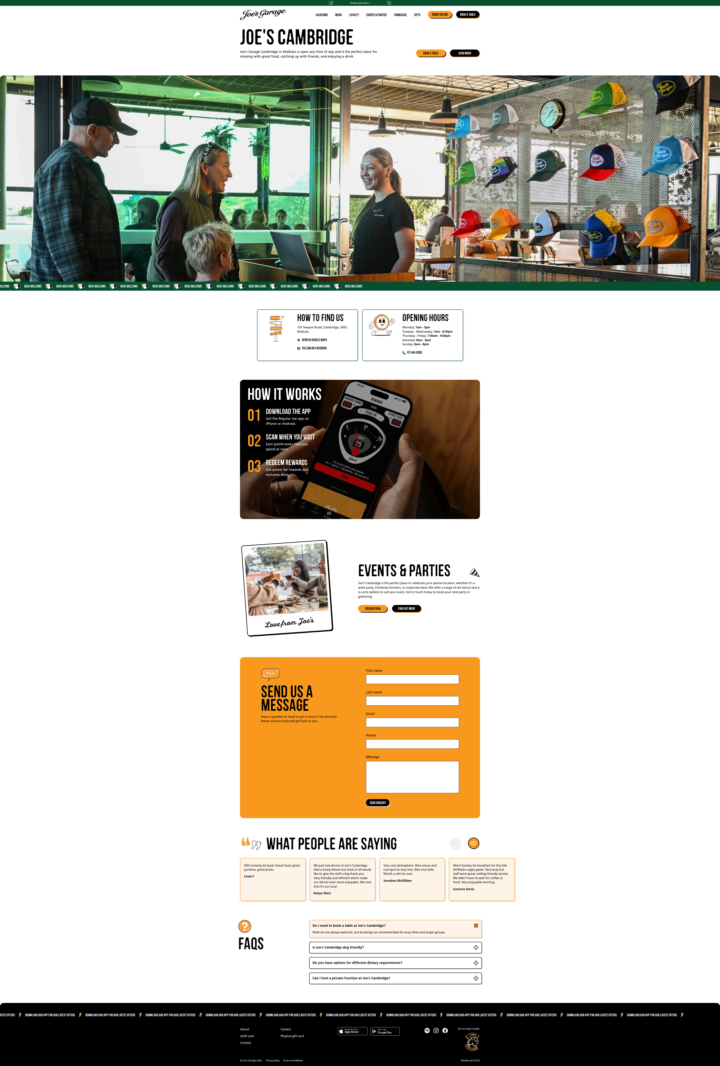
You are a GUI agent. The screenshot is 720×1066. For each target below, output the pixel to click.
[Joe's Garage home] (263, 15)
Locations (322, 15)
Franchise (400, 15)
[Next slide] (474, 844)
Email (370, 714)
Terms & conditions (293, 1060)
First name (374, 671)
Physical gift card (292, 1036)
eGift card (247, 1036)
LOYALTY (354, 15)
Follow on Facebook (314, 348)
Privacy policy (273, 1060)
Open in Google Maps (314, 340)
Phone (371, 735)
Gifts (417, 15)
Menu (338, 15)
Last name (374, 692)
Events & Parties (376, 15)
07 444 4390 (414, 352)
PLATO (476, 1060)
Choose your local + (360, 3)
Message (373, 757)
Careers (286, 1029)
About (244, 1029)
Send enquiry (378, 802)
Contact (245, 1043)
